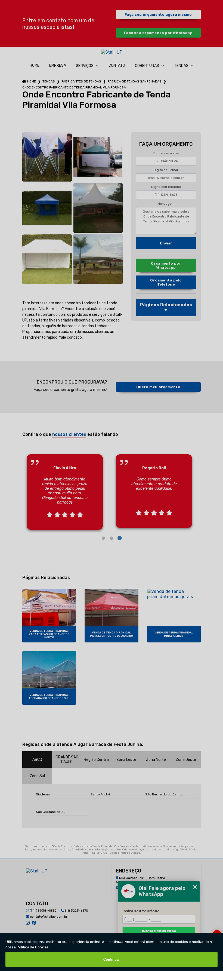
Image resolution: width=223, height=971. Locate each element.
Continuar (111, 959)
